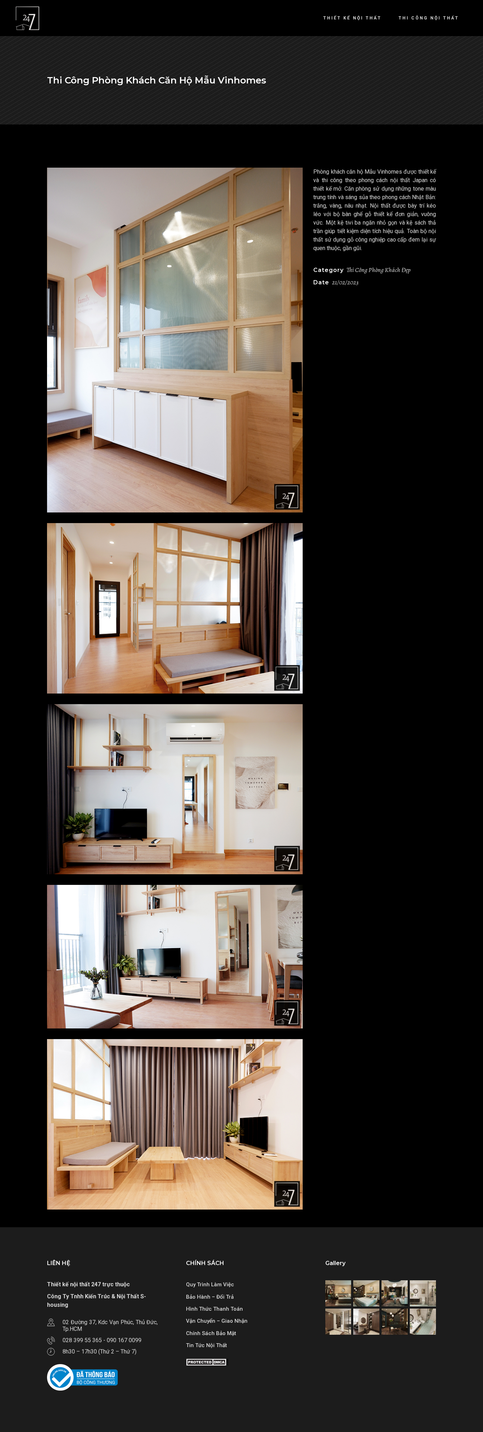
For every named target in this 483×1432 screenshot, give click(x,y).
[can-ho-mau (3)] (175, 608)
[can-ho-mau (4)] (175, 1124)
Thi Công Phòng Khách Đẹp (379, 270)
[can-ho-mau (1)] (175, 340)
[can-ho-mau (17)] (175, 956)
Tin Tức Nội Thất (206, 1345)
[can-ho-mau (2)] (175, 789)
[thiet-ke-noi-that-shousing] (338, 1293)
